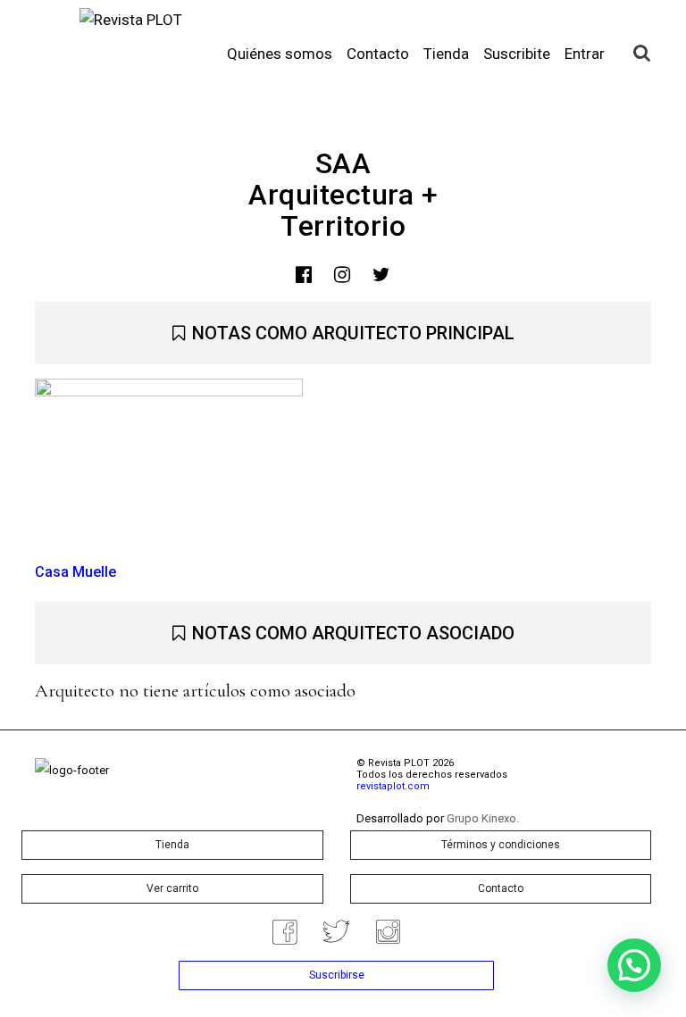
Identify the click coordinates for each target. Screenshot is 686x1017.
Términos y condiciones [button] (500, 844)
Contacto (378, 54)
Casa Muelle (75, 571)
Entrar (585, 54)
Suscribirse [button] (336, 975)
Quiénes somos (279, 54)
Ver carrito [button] (172, 888)
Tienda (446, 54)
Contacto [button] (500, 888)
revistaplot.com (393, 786)
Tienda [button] (172, 844)
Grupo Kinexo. (483, 818)
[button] (634, 965)
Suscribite (516, 54)
